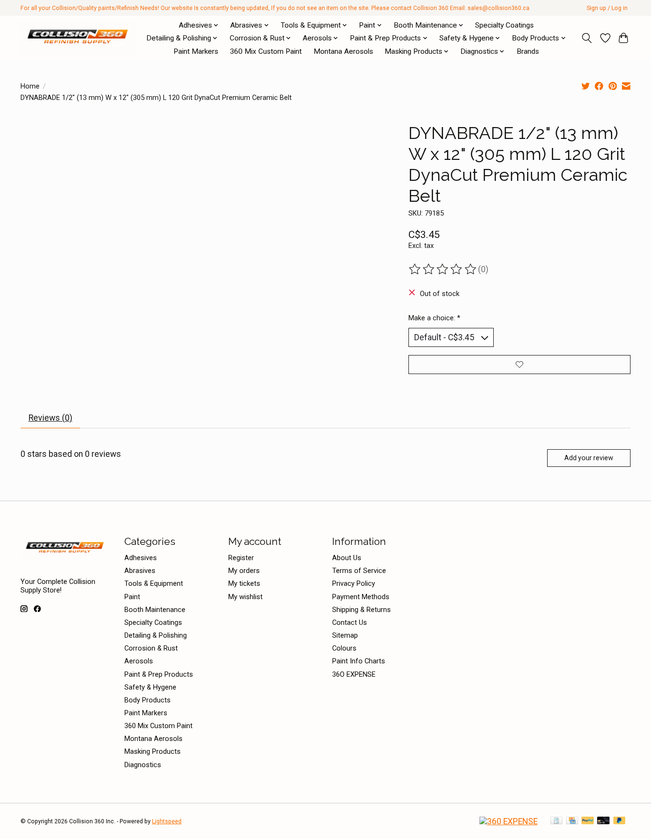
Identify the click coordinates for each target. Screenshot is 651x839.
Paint (132, 596)
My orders (244, 570)
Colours (344, 648)
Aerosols (138, 661)
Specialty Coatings (504, 25)
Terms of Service (359, 570)
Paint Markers (195, 51)
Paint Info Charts (358, 661)
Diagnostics (142, 764)
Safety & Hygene (150, 687)
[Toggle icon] (587, 38)
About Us (346, 557)
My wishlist (245, 596)
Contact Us (349, 622)
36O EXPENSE (354, 674)
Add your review (588, 458)
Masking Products (152, 751)
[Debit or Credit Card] (603, 821)
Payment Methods (360, 596)
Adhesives (140, 557)
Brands (528, 51)
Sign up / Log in (607, 8)
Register (241, 557)
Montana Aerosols (343, 51)
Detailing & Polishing (155, 635)
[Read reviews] (443, 269)
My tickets (244, 583)
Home (30, 86)
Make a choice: (434, 318)
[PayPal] (587, 821)
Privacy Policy (353, 583)
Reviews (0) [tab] (50, 418)
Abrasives (139, 570)
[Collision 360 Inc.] (78, 38)
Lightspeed (167, 821)
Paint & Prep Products (158, 674)
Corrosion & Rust (151, 648)
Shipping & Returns (361, 609)
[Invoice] (556, 821)
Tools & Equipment (153, 583)
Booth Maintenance (154, 609)
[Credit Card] (572, 821)
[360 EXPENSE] (508, 821)
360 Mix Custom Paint (266, 51)
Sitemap (345, 635)
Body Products (147, 700)
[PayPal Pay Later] (619, 821)
